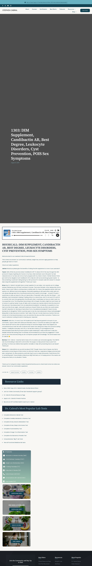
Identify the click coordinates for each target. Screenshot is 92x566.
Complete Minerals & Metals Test (13, 415)
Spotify (24, 372)
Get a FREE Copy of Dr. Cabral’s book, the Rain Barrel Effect (21, 388)
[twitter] (5, 5)
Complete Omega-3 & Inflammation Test (16, 432)
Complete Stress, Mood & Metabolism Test (16, 422)
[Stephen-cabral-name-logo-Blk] (10, 10)
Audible (39, 372)
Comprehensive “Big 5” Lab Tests (13, 439)
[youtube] (8, 5)
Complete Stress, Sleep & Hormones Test (16, 425)
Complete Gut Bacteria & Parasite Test (15, 435)
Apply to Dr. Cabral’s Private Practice (15, 398)
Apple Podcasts (15, 372)
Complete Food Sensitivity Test (13, 429)
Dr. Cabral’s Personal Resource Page (14, 395)
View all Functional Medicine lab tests (14, 442)
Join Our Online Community (12, 391)
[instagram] (10, 5)
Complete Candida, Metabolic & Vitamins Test (17, 418)
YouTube (31, 372)
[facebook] (2, 5)
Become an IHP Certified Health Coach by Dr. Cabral (19, 402)
